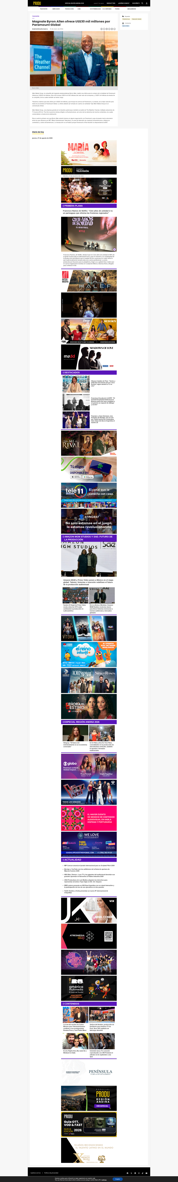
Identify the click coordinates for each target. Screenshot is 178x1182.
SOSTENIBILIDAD (95, 9)
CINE (79, 9)
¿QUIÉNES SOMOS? (124, 3)
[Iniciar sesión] (146, 3)
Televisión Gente (136, 19)
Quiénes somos (36, 1173)
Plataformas (126, 19)
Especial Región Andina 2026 (74, 3)
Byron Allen (126, 26)
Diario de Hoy (38, 132)
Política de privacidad (51, 1173)
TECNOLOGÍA (69, 9)
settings (104, 1180)
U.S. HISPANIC (107, 9)
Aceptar (117, 1179)
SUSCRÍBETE (136, 3)
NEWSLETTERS (111, 3)
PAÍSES (117, 9)
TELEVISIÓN (43, 9)
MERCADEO (56, 9)
